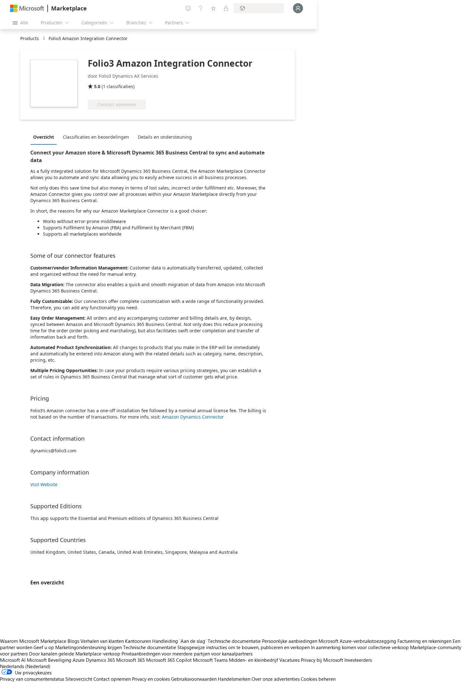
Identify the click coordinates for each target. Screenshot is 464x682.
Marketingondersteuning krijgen (88, 647)
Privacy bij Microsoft (322, 660)
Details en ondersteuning (165, 137)
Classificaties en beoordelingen (96, 137)
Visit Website (43, 484)
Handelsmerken (234, 679)
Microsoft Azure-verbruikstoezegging (357, 641)
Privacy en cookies (151, 679)
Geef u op (43, 647)
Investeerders (358, 660)
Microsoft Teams (210, 660)
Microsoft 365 (130, 660)
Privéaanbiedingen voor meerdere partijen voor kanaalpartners (187, 653)
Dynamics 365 (100, 660)
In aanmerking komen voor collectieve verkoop (360, 647)
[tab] (45, 137)
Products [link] (29, 38)
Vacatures (289, 660)
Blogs (73, 641)
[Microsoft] (27, 8)
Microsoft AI (13, 660)
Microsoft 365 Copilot (169, 660)
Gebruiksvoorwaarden (194, 679)
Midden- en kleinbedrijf (253, 660)
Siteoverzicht (78, 679)
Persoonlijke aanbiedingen (289, 641)
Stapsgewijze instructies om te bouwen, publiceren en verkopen (243, 647)
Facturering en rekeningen (424, 641)
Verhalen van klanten (102, 641)
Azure (79, 660)
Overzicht (43, 137)
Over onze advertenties (276, 679)
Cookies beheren (318, 679)
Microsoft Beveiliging (49, 660)
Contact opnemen (112, 679)
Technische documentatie (234, 641)
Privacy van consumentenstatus (32, 679)
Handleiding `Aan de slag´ (179, 641)
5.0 (97, 86)
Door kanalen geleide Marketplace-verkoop (74, 653)
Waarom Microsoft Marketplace (33, 641)
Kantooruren (138, 641)
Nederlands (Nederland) (25, 666)
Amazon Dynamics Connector (193, 417)
